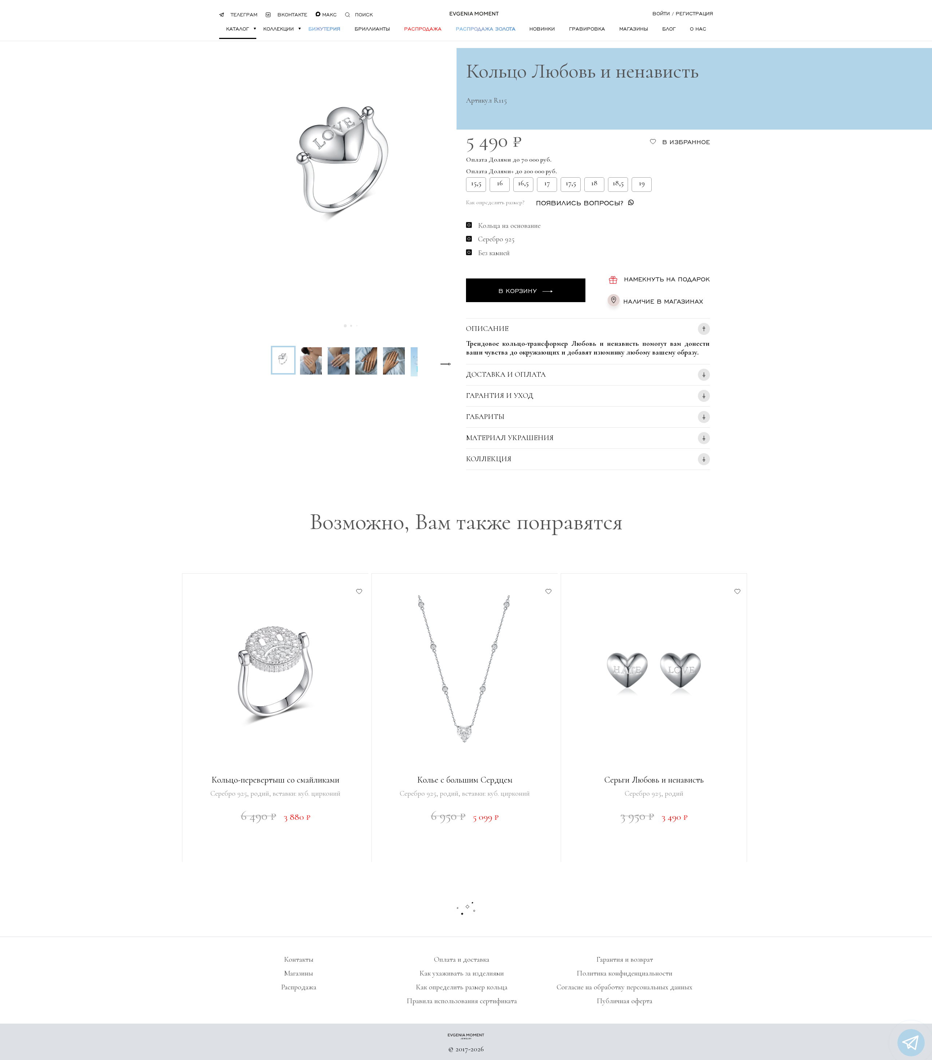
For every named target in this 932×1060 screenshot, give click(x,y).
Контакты (298, 959)
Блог (669, 28)
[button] (345, 325)
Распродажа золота (486, 28)
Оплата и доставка (461, 959)
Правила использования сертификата (462, 1001)
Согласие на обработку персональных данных (624, 987)
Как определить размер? (495, 202)
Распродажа (423, 28)
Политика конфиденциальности (624, 973)
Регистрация (694, 13)
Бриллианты (372, 28)
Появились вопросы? (579, 202)
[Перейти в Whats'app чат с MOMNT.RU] (911, 1042)
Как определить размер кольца (462, 987)
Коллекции (278, 28)
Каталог (237, 28)
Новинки (542, 28)
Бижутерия (324, 28)
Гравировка (587, 28)
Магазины (633, 28)
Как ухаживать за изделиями (461, 973)
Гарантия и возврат (624, 959)
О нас (698, 28)
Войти (661, 13)
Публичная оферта (624, 1001)
